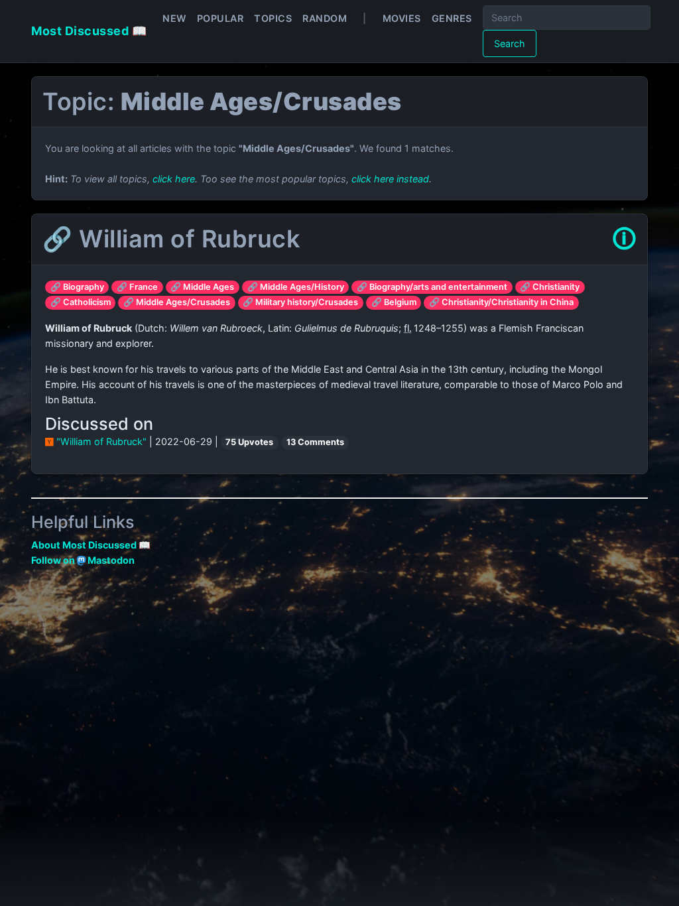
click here (174, 178)
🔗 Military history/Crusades (300, 302)
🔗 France (137, 287)
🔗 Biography (77, 287)
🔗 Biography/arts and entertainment (432, 287)
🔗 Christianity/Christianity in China (501, 302)
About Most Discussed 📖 (91, 544)
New (174, 18)
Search (509, 43)
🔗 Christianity (550, 287)
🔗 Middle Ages (202, 287)
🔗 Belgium (393, 302)
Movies (402, 18)
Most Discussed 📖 (89, 31)
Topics (273, 18)
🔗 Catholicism (80, 302)
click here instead (390, 178)
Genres (452, 18)
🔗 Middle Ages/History (295, 287)
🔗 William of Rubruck (171, 238)
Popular (220, 18)
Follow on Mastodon (83, 560)
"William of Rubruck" (101, 441)
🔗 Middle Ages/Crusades (176, 302)
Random (324, 18)
